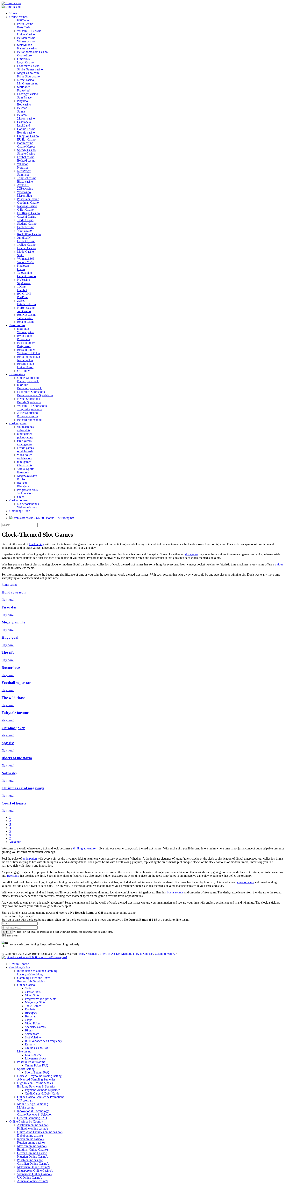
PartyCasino (24, 27)
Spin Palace (24, 97)
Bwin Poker (24, 335)
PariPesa (22, 297)
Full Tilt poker (26, 342)
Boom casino (25, 143)
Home (13, 13)
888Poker (23, 328)
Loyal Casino (25, 62)
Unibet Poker (25, 367)
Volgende (15, 841)
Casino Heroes (26, 146)
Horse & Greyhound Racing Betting (39, 1076)
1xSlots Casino (26, 244)
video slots (23, 430)
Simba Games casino (30, 69)
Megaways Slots (27, 475)
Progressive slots (27, 489)
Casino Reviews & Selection (34, 1114)
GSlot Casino (25, 209)
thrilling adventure (84, 848)
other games (24, 433)
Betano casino (25, 321)
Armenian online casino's (32, 1181)
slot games (191, 554)
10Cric (21, 286)
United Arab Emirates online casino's (39, 1132)
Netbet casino (25, 80)
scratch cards (25, 451)
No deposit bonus (28, 504)
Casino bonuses (19, 500)
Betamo (22, 115)
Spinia (21, 111)
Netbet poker (25, 360)
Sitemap (92, 953)
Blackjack (23, 486)
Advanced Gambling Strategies (36, 1079)
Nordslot (22, 167)
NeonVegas (24, 171)
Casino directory (165, 953)
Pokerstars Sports (27, 416)
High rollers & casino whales (35, 1083)
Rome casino (10, 584)
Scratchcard (32, 1034)
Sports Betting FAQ (37, 1072)
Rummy (30, 1044)
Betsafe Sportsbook (29, 402)
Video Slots (32, 995)
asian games (24, 444)
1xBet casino (25, 318)
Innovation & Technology (33, 1111)
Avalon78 (23, 185)
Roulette (22, 482)
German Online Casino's (32, 1153)
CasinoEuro (24, 55)
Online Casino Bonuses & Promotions (40, 1097)
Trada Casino (25, 220)
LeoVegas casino (27, 94)
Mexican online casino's (31, 1146)
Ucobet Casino (26, 241)
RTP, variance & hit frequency (43, 1041)
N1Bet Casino (26, 307)
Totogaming (24, 272)
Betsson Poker (26, 349)
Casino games (17, 423)
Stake (20, 255)
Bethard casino (26, 160)
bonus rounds (175, 892)
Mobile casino (25, 1107)
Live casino (24, 1051)
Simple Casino (26, 153)
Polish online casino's (30, 1160)
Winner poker (25, 332)
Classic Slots (32, 991)
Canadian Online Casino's (33, 1163)
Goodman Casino (28, 202)
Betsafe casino (26, 132)
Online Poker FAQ (36, 1065)
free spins (13, 875)
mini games (24, 461)
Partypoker (24, 346)
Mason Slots (24, 195)
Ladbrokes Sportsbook (31, 391)
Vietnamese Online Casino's (34, 1174)
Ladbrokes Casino (28, 66)
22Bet (21, 300)
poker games (25, 437)
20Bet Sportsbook (28, 412)
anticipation (30, 858)
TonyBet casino (26, 178)
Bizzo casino (25, 181)
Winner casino (26, 41)
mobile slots (24, 458)
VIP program (25, 1100)
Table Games (33, 1006)
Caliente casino (26, 276)
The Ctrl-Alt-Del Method (115, 953)
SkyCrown (24, 283)
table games (24, 440)
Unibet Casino (26, 34)
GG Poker (23, 370)
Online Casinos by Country (26, 1121)
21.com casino (26, 118)
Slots (28, 988)
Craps (20, 496)
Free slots (23, 472)
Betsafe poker (25, 363)
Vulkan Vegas (25, 262)
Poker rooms (17, 325)
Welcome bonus (27, 507)
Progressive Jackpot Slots (40, 998)
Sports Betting (26, 1069)
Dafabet (22, 290)
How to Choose (143, 953)
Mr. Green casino (27, 83)
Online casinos (18, 16)
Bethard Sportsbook (29, 419)
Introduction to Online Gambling (37, 970)
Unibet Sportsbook (28, 377)
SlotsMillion (24, 45)
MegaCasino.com (28, 73)
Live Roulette (33, 1055)
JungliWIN (24, 237)
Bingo (28, 1030)
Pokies (21, 479)
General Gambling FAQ (32, 1118)
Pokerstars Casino (28, 199)
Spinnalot (23, 174)
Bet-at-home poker (28, 356)
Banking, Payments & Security (36, 1086)
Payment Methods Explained (42, 1090)
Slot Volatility (33, 1037)
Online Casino (26, 984)
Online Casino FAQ (37, 1048)
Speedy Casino (26, 150)
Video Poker (32, 1023)
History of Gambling (30, 974)
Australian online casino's (32, 1125)
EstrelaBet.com (26, 304)
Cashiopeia (24, 122)
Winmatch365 (25, 258)
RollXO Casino (26, 314)
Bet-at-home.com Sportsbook (35, 395)
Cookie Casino (26, 129)
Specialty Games (35, 1027)
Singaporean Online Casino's (35, 1170)
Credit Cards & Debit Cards (42, 1093)
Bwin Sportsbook (28, 381)
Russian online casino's (31, 1142)
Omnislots (23, 59)
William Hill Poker (28, 353)
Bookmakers (17, 374)
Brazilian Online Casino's (32, 1149)
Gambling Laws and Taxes (33, 977)
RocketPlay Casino (29, 234)
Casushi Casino (26, 216)
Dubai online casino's (30, 1135)
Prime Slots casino (28, 76)
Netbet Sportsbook (28, 398)
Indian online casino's (30, 1139)
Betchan (22, 108)
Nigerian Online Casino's (32, 1156)
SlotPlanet (23, 87)
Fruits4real (23, 90)
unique (279, 564)
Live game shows (35, 1058)
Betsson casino (26, 38)
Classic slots (24, 465)
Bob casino (24, 104)
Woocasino (24, 192)
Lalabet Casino (26, 248)
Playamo (22, 101)
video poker (24, 454)
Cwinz (21, 269)
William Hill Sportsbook (32, 405)
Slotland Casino (27, 223)
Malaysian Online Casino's (33, 1167)
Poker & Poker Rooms (31, 1062)
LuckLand (23, 125)
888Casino (23, 20)
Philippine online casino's (32, 1128)
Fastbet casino (25, 157)
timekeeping (36, 544)
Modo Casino (25, 251)
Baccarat (30, 1016)
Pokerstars (23, 339)
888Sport (22, 384)
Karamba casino (27, 48)
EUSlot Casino (26, 139)
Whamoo (22, 164)
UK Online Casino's (29, 1177)
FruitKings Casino (28, 213)
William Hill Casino (29, 31)
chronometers (245, 882)
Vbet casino (24, 230)
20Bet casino (25, 188)
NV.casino (23, 279)
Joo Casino (24, 311)
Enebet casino (25, 227)
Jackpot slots (25, 493)
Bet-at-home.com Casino (32, 52)
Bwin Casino (25, 23)
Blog (82, 953)
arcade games (25, 447)
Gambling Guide (19, 511)
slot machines (25, 426)
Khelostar (23, 265)
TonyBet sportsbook (29, 409)
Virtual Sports (25, 468)
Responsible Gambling (31, 981)
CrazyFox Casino (28, 136)
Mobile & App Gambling (32, 1104)
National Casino (27, 206)
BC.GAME (24, 293)
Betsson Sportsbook (29, 388)
